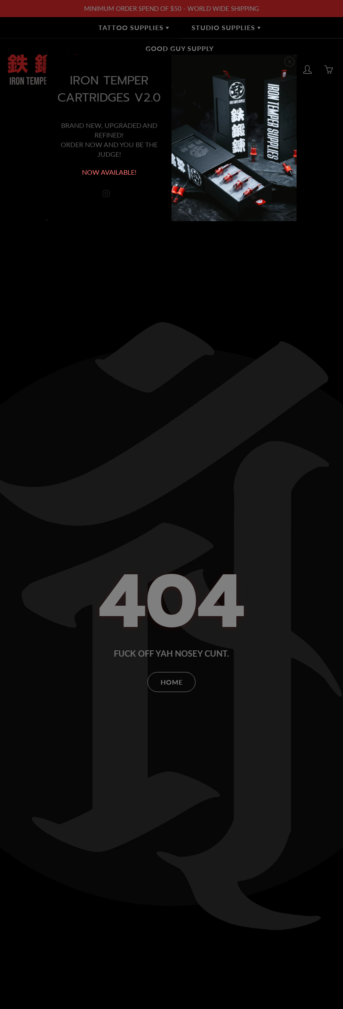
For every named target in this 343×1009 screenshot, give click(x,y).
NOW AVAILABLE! (109, 172)
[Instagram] (106, 193)
